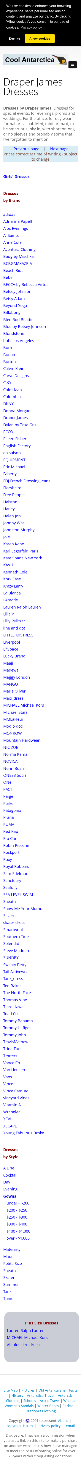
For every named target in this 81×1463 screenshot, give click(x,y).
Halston (10, 501)
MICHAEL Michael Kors (23, 705)
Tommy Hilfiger (17, 1027)
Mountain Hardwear (21, 740)
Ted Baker (12, 985)
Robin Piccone (16, 845)
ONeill (9, 782)
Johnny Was (14, 522)
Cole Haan (12, 389)
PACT (7, 789)
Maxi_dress (13, 698)
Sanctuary (12, 880)
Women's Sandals (19, 1405)
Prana (8, 817)
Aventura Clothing (19, 249)
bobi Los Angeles (18, 340)
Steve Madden (16, 950)
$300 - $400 (16, 1224)
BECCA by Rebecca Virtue (26, 284)
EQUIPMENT (14, 459)
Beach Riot (13, 270)
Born (7, 347)
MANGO (10, 684)
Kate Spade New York (22, 557)
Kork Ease (12, 578)
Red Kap (10, 831)
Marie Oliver (14, 691)
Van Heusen (14, 1069)
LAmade (10, 599)
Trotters (10, 1055)
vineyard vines (16, 1097)
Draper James (15, 417)
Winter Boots (48, 1405)
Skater (8, 1277)
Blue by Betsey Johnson (24, 326)
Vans (7, 1076)
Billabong (12, 312)
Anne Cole (12, 242)
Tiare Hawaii (14, 1006)
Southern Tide (16, 936)
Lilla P (8, 614)
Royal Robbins (16, 866)
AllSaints (11, 235)
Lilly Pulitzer (14, 620)
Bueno (9, 354)
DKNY (8, 403)
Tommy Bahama (18, 1020)
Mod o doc (13, 726)
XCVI (7, 1118)
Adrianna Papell (17, 221)
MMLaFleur (13, 719)
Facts (73, 1390)
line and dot (14, 628)
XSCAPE (10, 1126)
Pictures (28, 1390)
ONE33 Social (15, 775)
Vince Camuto (16, 1090)
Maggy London (16, 677)
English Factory (17, 445)
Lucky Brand (14, 656)
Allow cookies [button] (39, 38)
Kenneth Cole (15, 572)
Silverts (9, 915)
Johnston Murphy (19, 529)
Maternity (12, 1249)
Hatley (9, 508)
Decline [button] (14, 38)
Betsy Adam (14, 298)
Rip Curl (10, 838)
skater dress (14, 922)
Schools (29, 1400)
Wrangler (11, 1111)
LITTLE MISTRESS (18, 635)
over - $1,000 (17, 1238)
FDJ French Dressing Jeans (26, 480)
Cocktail (10, 1175)
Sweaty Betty (14, 964)
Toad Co (10, 1013)
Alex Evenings (15, 228)
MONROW (12, 733)
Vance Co (11, 1062)
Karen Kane (13, 543)
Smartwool (13, 929)
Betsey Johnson (17, 291)
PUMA (8, 824)
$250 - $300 (16, 1217)
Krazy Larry (13, 586)
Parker (9, 803)
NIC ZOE (10, 747)
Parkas (67, 1405)
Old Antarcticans (51, 1390)
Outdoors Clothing (40, 1411)
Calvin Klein (13, 368)
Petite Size (12, 1263)
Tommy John (14, 1034)
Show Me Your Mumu (22, 908)
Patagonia (12, 810)
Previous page (26, 148)
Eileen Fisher (14, 438)
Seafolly (10, 887)
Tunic (8, 1298)
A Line (8, 1168)
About (63, 1420)
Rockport (11, 852)
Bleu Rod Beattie (18, 319)
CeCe (7, 382)
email (70, 1425)
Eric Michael (14, 466)
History (17, 1395)
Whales (69, 1400)
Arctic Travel (50, 1400)
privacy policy (49, 1425)
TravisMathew (15, 1041)
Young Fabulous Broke (23, 1132)
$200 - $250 (16, 1210)
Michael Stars (15, 712)
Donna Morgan (16, 410)
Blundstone (13, 333)
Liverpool (11, 642)
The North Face (17, 992)
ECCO (8, 431)
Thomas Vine (15, 999)
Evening (10, 1189)
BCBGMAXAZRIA (17, 263)
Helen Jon (12, 515)
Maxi (7, 1256)
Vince (8, 1083)
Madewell (12, 670)
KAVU (8, 564)
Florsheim (12, 487)
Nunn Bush (13, 768)
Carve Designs (16, 375)
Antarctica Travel (40, 1395)
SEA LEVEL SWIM (18, 894)
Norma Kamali (16, 754)
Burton (9, 361)
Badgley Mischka (18, 256)
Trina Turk (12, 1048)
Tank (7, 1291)
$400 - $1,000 (17, 1231)
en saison (12, 452)
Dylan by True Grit (19, 424)
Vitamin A (12, 1104)
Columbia (12, 396)
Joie (6, 536)
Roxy (7, 859)
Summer (11, 1284)
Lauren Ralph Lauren (22, 607)
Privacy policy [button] (31, 27)
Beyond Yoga (15, 305)
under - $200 (17, 1203)
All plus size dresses (25, 1344)
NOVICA (10, 761)
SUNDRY (11, 957)
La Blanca (12, 593)
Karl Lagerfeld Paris (20, 551)
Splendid (11, 943)
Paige (8, 796)
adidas (9, 214)
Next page (59, 148)
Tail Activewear (16, 971)
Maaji (8, 663)
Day (6, 1182)
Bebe (8, 277)
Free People (14, 494)
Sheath (9, 901)
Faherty (10, 473)
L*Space (10, 649)
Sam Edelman (15, 873)
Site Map (11, 1390)
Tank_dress (13, 978)
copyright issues (19, 1425)
